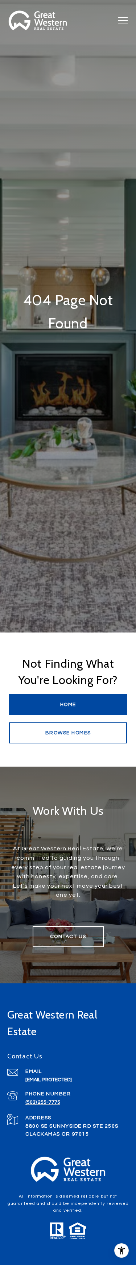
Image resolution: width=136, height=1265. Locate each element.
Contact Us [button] (68, 936)
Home (68, 704)
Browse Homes (68, 732)
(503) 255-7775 (42, 1102)
